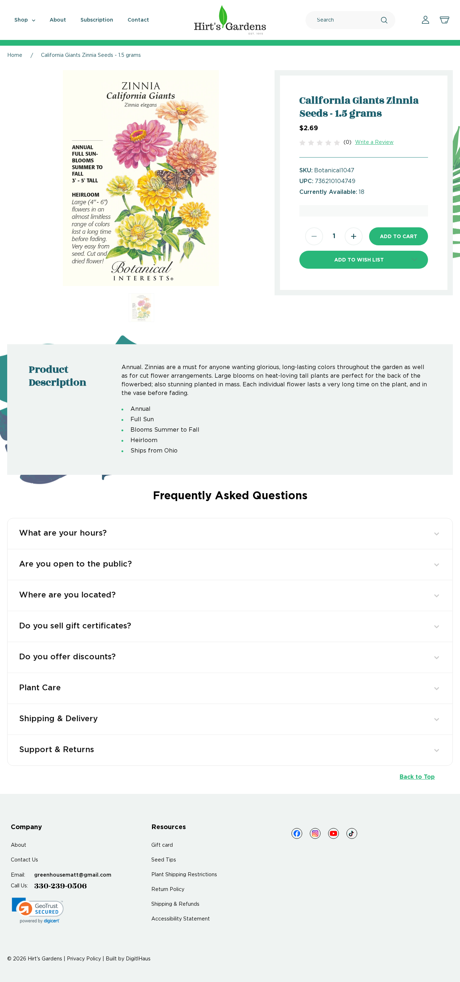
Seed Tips (163, 860)
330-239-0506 (60, 886)
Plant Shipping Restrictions (184, 875)
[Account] (425, 20)
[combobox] (349, 20)
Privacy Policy (84, 959)
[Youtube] (333, 833)
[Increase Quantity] (354, 236)
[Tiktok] (351, 833)
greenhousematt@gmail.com (72, 875)
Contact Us (24, 860)
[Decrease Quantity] (314, 236)
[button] (363, 260)
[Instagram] (315, 833)
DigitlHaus (138, 959)
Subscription (96, 20)
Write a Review (374, 142)
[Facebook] (296, 833)
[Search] (384, 20)
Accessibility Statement (180, 919)
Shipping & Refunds (175, 904)
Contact (138, 20)
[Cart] (444, 20)
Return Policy (167, 889)
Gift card (162, 845)
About (58, 20)
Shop (21, 20)
